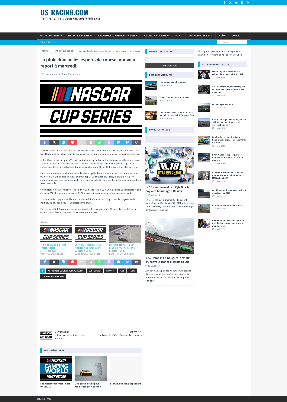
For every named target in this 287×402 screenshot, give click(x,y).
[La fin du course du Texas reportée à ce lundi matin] (90, 234)
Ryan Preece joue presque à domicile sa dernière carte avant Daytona (228, 157)
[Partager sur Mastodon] (109, 142)
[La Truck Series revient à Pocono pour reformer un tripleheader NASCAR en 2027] (204, 175)
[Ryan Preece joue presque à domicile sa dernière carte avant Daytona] (204, 157)
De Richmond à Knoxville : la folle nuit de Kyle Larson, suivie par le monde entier (228, 223)
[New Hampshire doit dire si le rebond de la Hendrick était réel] (204, 74)
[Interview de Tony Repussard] (126, 368)
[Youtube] (236, 2)
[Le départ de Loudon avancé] (151, 85)
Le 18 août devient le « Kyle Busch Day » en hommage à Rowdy (167, 189)
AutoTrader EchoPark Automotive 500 (66, 271)
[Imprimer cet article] (90, 142)
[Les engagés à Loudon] (204, 107)
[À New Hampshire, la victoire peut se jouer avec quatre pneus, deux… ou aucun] (204, 89)
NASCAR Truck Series (155, 35)
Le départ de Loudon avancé (173, 82)
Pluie (122, 271)
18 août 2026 (154, 195)
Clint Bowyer (95, 271)
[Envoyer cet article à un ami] (81, 142)
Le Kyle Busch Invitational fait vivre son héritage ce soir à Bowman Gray (177, 114)
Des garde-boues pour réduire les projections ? (88, 385)
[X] (230, 2)
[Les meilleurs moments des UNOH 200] (56, 368)
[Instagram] (242, 2)
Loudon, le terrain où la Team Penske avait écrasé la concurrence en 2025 (229, 139)
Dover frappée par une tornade (175, 97)
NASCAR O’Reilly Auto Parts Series (116, 35)
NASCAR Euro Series (199, 35)
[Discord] (248, 2)
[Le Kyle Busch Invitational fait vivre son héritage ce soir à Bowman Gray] (151, 115)
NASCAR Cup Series (49, 35)
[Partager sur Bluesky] (127, 142)
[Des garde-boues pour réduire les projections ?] (91, 368)
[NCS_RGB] (91, 135)
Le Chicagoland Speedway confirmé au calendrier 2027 (229, 191)
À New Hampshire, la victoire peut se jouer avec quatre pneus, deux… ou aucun (229, 89)
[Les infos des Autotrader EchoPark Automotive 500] (125, 234)
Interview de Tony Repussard (125, 383)
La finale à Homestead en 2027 (227, 205)
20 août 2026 (220, 108)
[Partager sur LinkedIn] (63, 142)
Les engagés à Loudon (222, 104)
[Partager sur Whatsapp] (99, 142)
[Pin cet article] (72, 142)
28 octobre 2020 (52, 74)
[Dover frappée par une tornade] (151, 100)
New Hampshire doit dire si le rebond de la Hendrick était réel (227, 73)
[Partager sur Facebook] (44, 142)
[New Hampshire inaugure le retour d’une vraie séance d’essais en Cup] (169, 236)
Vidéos (222, 35)
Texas (132, 271)
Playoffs (110, 271)
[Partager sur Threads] (136, 142)
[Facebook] (224, 2)
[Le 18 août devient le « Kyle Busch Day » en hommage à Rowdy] (169, 165)
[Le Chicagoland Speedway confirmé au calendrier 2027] (204, 193)
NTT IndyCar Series (78, 35)
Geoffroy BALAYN (72, 74)
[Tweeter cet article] (54, 142)
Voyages (236, 35)
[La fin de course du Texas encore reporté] (56, 234)
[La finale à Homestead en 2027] (204, 208)
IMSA (177, 35)
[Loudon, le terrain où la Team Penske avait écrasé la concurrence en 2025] (204, 140)
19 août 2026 (220, 128)
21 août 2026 (167, 85)
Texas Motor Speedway (53, 276)
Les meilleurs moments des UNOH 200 (55, 385)
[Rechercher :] (232, 42)
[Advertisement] (182, 18)
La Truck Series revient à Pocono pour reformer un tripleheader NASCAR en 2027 (228, 175)
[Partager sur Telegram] (118, 142)
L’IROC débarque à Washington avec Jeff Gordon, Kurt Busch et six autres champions (229, 122)
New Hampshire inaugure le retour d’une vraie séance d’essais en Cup (167, 259)
